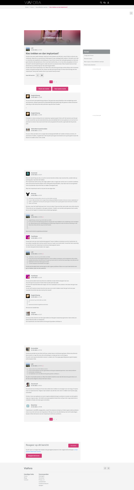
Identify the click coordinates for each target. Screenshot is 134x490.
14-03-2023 (34, 50)
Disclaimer (41, 478)
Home (26, 7)
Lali (32, 48)
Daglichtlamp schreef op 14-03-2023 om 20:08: (40, 220)
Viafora (28, 468)
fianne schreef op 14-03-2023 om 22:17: (38, 369)
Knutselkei (34, 348)
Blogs (25, 478)
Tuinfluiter (34, 236)
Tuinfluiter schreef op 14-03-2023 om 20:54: (39, 257)
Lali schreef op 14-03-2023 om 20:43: (37, 300)
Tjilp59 (33, 313)
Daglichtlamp (35, 95)
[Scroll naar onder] (131, 13)
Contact (26, 480)
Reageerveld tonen (33, 455)
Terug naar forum (88, 55)
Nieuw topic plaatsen (89, 64)
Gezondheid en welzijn (42, 7)
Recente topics (88, 58)
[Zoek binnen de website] (101, 2)
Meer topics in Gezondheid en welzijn (94, 61)
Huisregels (41, 476)
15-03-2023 (34, 350)
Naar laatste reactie (60, 89)
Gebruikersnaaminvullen (39, 129)
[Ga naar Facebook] (105, 468)
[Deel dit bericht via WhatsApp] (38, 75)
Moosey (33, 193)
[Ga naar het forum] (104, 2)
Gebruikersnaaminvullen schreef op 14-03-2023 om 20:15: (43, 198)
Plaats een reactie (44, 89)
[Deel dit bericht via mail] (42, 75)
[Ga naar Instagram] (108, 468)
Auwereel (34, 173)
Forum (32, 7)
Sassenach (34, 384)
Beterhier (34, 405)
